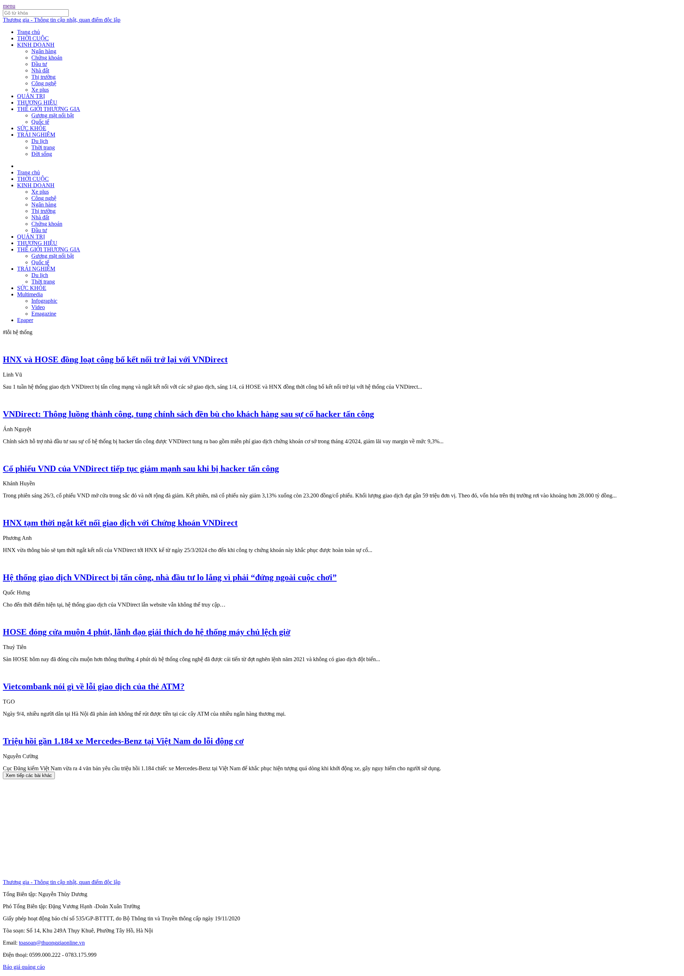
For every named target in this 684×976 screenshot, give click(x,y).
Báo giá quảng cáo (24, 967)
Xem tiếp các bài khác (29, 775)
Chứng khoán (46, 58)
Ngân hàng (43, 51)
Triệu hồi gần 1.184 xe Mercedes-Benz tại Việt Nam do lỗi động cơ (123, 741)
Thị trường (43, 77)
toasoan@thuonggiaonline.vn (52, 943)
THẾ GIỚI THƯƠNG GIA (48, 109)
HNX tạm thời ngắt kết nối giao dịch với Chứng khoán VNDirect (120, 522)
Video (38, 307)
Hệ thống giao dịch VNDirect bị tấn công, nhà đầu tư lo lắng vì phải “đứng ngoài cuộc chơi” (170, 577)
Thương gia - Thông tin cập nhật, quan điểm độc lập (61, 20)
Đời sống (41, 154)
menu (9, 6)
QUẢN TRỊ (31, 96)
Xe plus (40, 90)
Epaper (25, 320)
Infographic (44, 301)
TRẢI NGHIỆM (36, 135)
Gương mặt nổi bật (52, 115)
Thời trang (43, 147)
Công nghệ (43, 83)
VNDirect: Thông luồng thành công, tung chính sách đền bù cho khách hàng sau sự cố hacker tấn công (188, 414)
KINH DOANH (36, 45)
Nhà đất (40, 70)
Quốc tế (40, 122)
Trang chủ (28, 32)
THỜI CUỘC (33, 38)
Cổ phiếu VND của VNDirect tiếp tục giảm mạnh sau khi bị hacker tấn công (141, 468)
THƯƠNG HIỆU (37, 102)
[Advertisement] (216, 829)
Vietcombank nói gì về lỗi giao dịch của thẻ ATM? (94, 686)
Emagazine (43, 314)
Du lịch (39, 141)
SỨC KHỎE (31, 128)
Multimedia (30, 294)
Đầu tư (39, 64)
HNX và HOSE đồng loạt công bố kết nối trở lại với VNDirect (115, 359)
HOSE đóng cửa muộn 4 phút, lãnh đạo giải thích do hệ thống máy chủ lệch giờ (146, 632)
